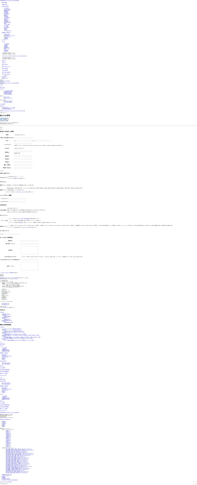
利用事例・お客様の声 (6, 32)
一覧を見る (2, 312)
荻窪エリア (8, 446)
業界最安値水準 (7, 10)
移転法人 (3, 359)
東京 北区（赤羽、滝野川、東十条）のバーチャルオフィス (17, 472)
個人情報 (21, 222)
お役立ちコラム (5, 78)
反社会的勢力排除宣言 (6, 478)
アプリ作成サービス (7, 30)
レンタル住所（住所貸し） (9, 90)
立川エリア (8, 444)
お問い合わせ (2, 419)
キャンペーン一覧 (26, 227)
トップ (1, 342)
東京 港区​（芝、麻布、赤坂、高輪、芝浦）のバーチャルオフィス (18, 455)
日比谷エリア (8, 443)
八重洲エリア (8, 442)
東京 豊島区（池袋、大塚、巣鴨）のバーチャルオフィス (16, 465)
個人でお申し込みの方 (6, 72)
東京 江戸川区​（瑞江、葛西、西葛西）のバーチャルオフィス (17, 471)
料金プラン (4, 60)
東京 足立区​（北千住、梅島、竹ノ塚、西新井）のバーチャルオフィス (19, 466)
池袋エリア (8, 430)
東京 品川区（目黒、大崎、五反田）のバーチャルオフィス (17, 452)
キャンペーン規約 (20, 218)
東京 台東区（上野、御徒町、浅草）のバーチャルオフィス (17, 459)
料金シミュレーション (6, 66)
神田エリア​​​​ (8, 441)
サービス (3, 39)
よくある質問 (2, 367)
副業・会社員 (4, 354)
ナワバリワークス (3, 375)
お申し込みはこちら (5, 303)
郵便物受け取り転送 (5, 399)
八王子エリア (8, 439)
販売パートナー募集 (3, 373)
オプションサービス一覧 (22, 191)
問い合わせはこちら (5, 304)
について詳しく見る (18, 110)
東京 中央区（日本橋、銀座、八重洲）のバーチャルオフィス (17, 457)
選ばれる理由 (4, 2)
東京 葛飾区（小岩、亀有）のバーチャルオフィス (15, 470)
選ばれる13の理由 (5, 6)
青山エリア (8, 432)
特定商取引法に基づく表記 (7, 474)
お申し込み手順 (5, 68)
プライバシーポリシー (5, 272)
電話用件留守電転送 (7, 91)
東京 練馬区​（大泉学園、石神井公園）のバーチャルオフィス (17, 469)
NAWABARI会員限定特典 (4, 369)
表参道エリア (8, 433)
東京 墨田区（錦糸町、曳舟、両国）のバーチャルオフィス (17, 460)
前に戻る (1, 275)
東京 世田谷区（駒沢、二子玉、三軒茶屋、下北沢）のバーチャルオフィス (19, 453)
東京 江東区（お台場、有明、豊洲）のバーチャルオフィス (17, 461)
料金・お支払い (5, 64)
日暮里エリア (8, 437)
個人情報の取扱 (27, 218)
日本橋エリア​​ (8, 440)
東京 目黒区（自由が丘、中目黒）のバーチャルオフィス (16, 451)
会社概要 (3, 477)
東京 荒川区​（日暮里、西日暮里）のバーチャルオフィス (16, 467)
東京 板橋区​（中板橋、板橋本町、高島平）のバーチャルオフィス (18, 468)
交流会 (5, 29)
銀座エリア (8, 431)
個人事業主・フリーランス (7, 355)
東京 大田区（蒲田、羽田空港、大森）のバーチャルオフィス (17, 458)
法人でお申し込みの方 (6, 74)
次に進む (1, 170)
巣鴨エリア (8, 438)
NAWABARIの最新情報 (4, 371)
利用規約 (11, 272)
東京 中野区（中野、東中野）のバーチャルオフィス (15, 456)
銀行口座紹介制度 (7, 22)
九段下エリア (8, 445)
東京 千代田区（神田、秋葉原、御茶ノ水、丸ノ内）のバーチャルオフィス (19, 454)
